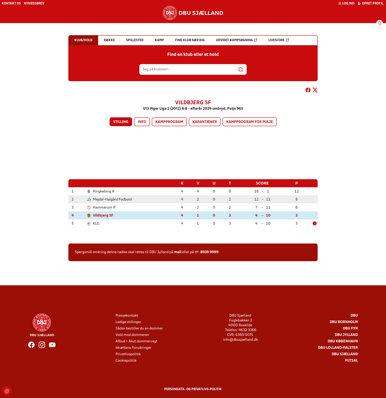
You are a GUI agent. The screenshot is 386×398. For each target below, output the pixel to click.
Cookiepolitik (126, 360)
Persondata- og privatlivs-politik (193, 389)
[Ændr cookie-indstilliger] (7, 391)
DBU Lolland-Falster (338, 348)
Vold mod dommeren (132, 335)
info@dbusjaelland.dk (240, 340)
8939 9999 (209, 252)
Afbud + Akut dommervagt (136, 341)
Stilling (120, 122)
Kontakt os (11, 3)
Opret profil (372, 3)
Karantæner (204, 122)
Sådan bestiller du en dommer (139, 328)
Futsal (351, 360)
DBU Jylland (346, 335)
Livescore (276, 40)
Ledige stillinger (128, 322)
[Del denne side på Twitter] (315, 91)
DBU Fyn (350, 328)
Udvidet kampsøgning (234, 40)
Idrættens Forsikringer (133, 348)
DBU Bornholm (344, 322)
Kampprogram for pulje (249, 122)
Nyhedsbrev (34, 3)
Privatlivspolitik (128, 354)
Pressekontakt (127, 315)
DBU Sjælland (345, 354)
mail (177, 252)
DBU (354, 315)
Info (142, 122)
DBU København (343, 341)
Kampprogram (169, 122)
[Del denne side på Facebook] (308, 91)
